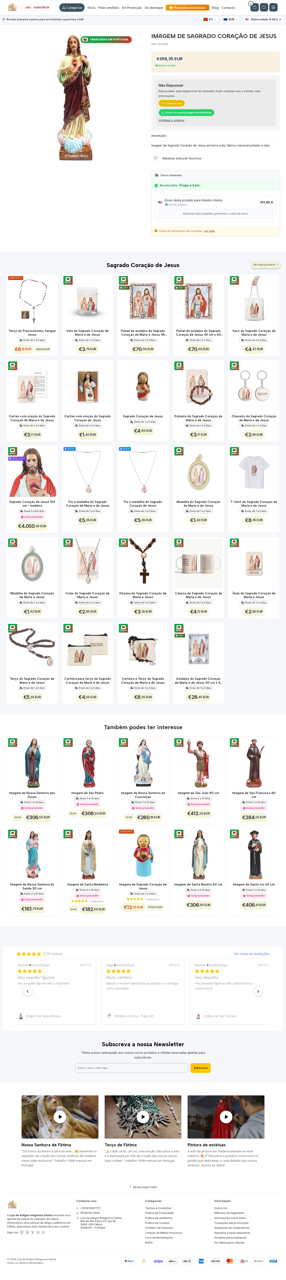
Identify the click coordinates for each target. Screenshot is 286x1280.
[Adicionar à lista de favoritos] (52, 300)
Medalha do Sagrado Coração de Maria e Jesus (32, 595)
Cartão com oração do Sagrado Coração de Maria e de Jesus (32, 418)
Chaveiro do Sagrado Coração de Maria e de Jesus (254, 418)
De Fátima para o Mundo (229, 1242)
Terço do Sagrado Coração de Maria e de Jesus (32, 680)
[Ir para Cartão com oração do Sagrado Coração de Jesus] (87, 385)
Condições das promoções (231, 1223)
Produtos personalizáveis (230, 1237)
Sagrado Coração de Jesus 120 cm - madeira (32, 504)
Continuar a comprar (171, 120)
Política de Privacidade (159, 1212)
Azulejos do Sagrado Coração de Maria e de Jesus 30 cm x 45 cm (198, 681)
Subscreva (200, 1067)
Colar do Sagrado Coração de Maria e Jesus (88, 595)
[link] (54, 1016)
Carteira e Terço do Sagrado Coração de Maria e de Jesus (143, 680)
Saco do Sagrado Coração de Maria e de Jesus (254, 333)
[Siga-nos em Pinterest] (43, 1232)
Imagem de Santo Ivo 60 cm (254, 884)
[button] (72, 7)
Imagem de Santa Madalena (87, 884)
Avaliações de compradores (232, 1227)
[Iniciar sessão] (273, 7)
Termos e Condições (158, 1208)
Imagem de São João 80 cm (198, 793)
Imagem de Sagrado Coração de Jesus (143, 886)
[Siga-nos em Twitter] (33, 1232)
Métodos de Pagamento (229, 1212)
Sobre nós (220, 1208)
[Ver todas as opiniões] (143, 953)
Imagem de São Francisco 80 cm (254, 795)
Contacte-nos (174, 103)
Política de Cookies (157, 1223)
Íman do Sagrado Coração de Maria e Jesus (254, 595)
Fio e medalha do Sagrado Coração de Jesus (143, 504)
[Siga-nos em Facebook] (27, 1232)
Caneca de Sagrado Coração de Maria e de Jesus (198, 595)
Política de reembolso (159, 1218)
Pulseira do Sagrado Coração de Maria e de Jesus (198, 418)
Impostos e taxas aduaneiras (232, 1232)
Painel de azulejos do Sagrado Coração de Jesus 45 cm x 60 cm (198, 333)
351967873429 (90, 1212)
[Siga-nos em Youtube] (38, 1232)
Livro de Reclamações (159, 1237)
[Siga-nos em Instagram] (22, 1232)
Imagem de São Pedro (87, 793)
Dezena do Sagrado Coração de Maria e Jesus (142, 595)
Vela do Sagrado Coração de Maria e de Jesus (87, 333)
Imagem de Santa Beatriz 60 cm (198, 884)
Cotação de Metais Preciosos (163, 1232)
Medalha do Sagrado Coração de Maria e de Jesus (198, 504)
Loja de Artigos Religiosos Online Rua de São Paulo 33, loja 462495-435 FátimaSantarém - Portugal (101, 1222)
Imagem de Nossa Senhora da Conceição (143, 795)
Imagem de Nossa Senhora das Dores (32, 795)
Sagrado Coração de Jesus (143, 416)
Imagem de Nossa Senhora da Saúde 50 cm (32, 886)
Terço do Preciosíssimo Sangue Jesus (32, 333)
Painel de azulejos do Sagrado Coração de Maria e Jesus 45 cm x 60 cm (143, 333)
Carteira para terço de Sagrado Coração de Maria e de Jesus (87, 680)
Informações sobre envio (230, 1218)
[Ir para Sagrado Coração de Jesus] (143, 385)
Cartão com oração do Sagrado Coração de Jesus (87, 418)
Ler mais (209, 231)
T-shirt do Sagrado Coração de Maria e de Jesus (254, 504)
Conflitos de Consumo (159, 1227)
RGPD (149, 1242)
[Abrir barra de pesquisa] (264, 7)
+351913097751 (90, 1208)
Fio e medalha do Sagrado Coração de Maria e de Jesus (87, 504)
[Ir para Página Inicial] (12, 7)
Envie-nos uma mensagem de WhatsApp (188, 112)
